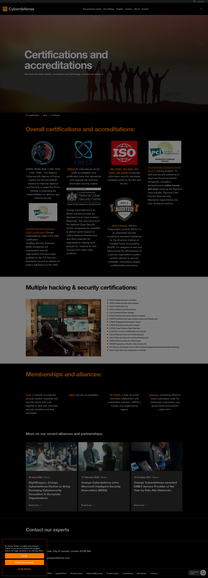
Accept (24, 556)
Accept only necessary (24, 562)
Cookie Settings (24, 569)
